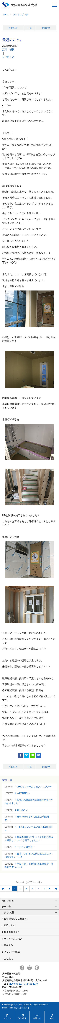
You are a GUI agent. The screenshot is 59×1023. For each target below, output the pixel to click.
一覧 (29, 28)
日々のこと (8, 57)
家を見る (8, 945)
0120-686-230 (15, 983)
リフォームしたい (13, 938)
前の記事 (13, 28)
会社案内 (8, 958)
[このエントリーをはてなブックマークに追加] (38, 755)
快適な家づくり (12, 931)
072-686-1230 (31, 983)
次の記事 (46, 28)
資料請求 (22, 1018)
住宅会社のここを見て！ (16, 918)
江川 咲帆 (8, 49)
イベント (7, 1018)
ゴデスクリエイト (22, 1008)
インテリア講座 (12, 952)
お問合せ (37, 1018)
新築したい (9, 925)
